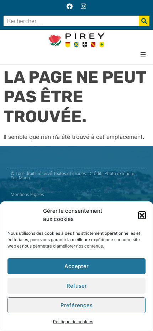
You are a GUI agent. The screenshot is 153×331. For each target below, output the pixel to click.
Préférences (76, 305)
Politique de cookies (73, 321)
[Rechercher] (144, 21)
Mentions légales (27, 194)
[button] (142, 215)
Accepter (76, 266)
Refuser (77, 285)
